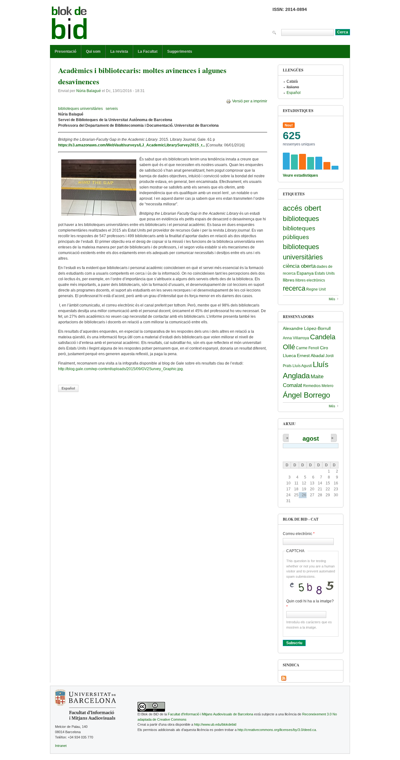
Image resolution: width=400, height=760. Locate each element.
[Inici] (69, 24)
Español (68, 388)
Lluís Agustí (302, 366)
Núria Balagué (88, 91)
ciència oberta (299, 266)
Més (332, 299)
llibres (288, 279)
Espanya (305, 273)
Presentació (65, 51)
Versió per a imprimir (249, 101)
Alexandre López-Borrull (307, 328)
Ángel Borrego (306, 395)
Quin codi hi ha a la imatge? (310, 604)
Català (292, 81)
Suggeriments (179, 51)
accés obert (302, 208)
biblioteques (301, 219)
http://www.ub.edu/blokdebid (215, 724)
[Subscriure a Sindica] (283, 678)
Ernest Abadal (310, 355)
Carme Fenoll (307, 348)
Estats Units (325, 273)
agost (310, 438)
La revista (119, 51)
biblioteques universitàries (80, 108)
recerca (294, 288)
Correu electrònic (299, 534)
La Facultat (148, 51)
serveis (112, 108)
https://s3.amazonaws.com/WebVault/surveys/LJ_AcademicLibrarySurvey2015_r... (131, 145)
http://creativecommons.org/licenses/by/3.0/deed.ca (277, 730)
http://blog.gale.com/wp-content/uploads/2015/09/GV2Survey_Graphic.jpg (120, 369)
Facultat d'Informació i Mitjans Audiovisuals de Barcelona (210, 714)
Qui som (93, 51)
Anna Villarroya (296, 338)
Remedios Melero (318, 386)
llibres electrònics (310, 280)
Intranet (61, 746)
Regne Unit (316, 289)
